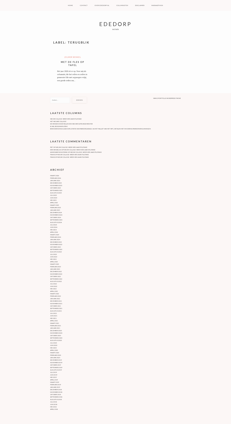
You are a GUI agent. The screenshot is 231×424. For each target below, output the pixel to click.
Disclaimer (140, 5)
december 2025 (56, 183)
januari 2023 (55, 269)
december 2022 (56, 271)
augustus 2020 (56, 340)
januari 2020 (55, 358)
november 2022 (56, 274)
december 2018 (56, 389)
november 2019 (56, 362)
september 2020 (56, 338)
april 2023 (54, 262)
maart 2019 (54, 382)
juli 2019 (53, 372)
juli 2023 (53, 254)
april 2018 (54, 409)
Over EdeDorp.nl (102, 5)
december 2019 (56, 360)
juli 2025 (53, 195)
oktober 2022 (55, 276)
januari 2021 (55, 328)
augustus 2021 (56, 311)
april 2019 (54, 380)
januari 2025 (55, 210)
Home (70, 5)
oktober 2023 (55, 247)
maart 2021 (54, 323)
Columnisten (122, 5)
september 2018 (56, 397)
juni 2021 (53, 316)
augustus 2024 (56, 222)
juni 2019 (53, 375)
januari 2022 (55, 299)
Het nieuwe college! (58, 121)
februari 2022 (55, 296)
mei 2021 (53, 318)
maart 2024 (54, 235)
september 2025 (56, 190)
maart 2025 (54, 205)
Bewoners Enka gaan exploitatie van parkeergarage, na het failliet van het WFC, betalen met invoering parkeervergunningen (100, 129)
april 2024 (54, 232)
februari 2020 (55, 355)
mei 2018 (53, 407)
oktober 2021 (55, 306)
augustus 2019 (56, 370)
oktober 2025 (55, 188)
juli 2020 (53, 343)
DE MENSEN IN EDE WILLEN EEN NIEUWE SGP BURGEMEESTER (71, 124)
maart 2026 (54, 175)
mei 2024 (53, 230)
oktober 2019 (55, 365)
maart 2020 (54, 353)
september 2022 (56, 279)
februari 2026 (55, 178)
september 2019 (56, 367)
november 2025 (56, 185)
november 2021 (56, 303)
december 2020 (56, 330)
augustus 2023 (56, 252)
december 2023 (56, 242)
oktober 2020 (55, 335)
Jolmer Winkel (72, 57)
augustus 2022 (56, 281)
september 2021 (56, 308)
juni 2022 (53, 286)
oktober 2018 (55, 394)
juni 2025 (53, 198)
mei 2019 (53, 377)
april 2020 (54, 350)
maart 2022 (54, 294)
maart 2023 (54, 264)
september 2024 (56, 220)
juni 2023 (53, 257)
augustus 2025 (56, 193)
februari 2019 (55, 385)
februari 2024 (55, 237)
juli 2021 (53, 313)
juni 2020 (53, 345)
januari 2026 (55, 180)
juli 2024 (53, 225)
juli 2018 (53, 402)
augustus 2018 (56, 399)
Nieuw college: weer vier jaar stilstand (65, 119)
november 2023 (56, 244)
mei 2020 (53, 348)
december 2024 (56, 212)
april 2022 (54, 291)
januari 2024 (55, 239)
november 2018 (56, 392)
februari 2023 (55, 267)
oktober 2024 (55, 217)
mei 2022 (53, 289)
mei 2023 (53, 259)
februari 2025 (55, 207)
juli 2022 (53, 284)
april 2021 (54, 321)
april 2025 (54, 202)
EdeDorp (115, 24)
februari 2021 (55, 326)
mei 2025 (53, 200)
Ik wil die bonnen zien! (59, 126)
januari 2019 (55, 387)
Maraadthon (157, 5)
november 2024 (56, 215)
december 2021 (56, 301)
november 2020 (56, 333)
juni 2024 (53, 227)
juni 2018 (53, 404)
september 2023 (56, 249)
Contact (84, 5)
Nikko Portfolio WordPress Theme (167, 98)
